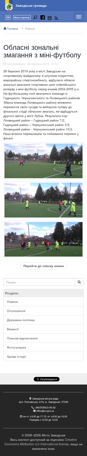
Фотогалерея (16, 347)
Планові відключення (22, 338)
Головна (12, 29)
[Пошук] (35, 18)
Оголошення (16, 310)
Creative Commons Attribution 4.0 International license (40, 441)
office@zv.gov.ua (45, 410)
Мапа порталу (22, 17)
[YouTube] (50, 18)
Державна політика (21, 320)
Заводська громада (31, 5)
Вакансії (13, 329)
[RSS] (56, 18)
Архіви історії (16, 356)
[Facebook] (42, 18)
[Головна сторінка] (8, 5)
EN (8, 17)
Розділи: (12, 293)
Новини (30, 29)
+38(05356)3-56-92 (45, 407)
